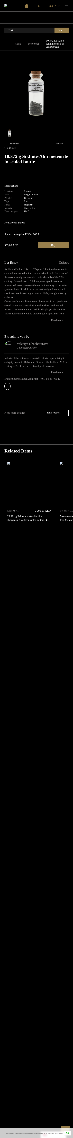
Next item (59, 143)
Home (18, 43)
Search (61, 30)
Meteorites (33, 43)
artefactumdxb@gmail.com (18, 378)
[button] (65, 531)
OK (67, 1133)
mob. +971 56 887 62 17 (47, 378)
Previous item (14, 143)
